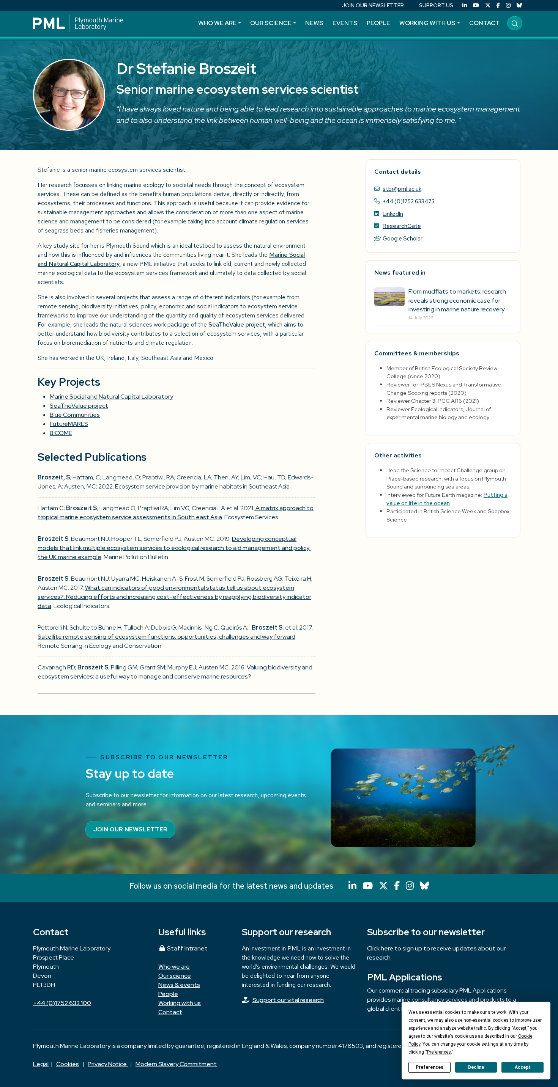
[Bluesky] (519, 5)
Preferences (429, 1067)
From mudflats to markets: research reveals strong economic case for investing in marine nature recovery (457, 300)
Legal (41, 1064)
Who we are (217, 23)
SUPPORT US (436, 5)
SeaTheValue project (236, 324)
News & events (179, 985)
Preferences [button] (439, 1052)
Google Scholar (402, 238)
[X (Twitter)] (487, 5)
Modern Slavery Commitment (176, 1064)
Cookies (67, 1064)
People (378, 23)
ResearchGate (402, 225)
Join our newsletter (130, 829)
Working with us (427, 23)
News (314, 23)
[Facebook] (498, 5)
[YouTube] (476, 5)
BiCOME (61, 433)
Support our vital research (288, 1000)
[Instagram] (508, 5)
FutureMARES (69, 424)
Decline (476, 1067)
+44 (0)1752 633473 (409, 201)
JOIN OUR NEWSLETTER (373, 5)
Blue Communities (75, 415)
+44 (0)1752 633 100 (62, 1003)
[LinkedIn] (464, 5)
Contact (484, 23)
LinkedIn (393, 213)
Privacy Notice (108, 1064)
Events (345, 23)
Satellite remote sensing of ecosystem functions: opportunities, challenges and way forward (166, 637)
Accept (523, 1067)
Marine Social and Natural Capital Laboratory (111, 397)
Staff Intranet (187, 948)
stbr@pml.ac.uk (402, 188)
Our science (271, 23)
